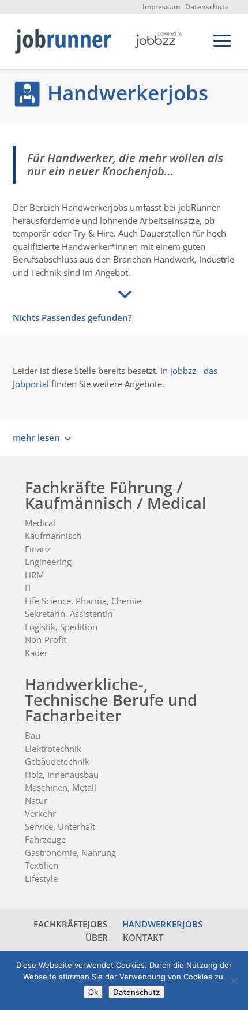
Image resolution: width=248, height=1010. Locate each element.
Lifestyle (41, 878)
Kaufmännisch (53, 535)
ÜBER (96, 937)
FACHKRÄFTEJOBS (70, 924)
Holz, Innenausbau (62, 774)
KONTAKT (143, 937)
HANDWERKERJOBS (162, 924)
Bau (32, 735)
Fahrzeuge (45, 839)
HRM (34, 575)
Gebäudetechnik (57, 761)
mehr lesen (36, 437)
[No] (233, 980)
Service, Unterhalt (60, 826)
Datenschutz (206, 7)
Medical (40, 523)
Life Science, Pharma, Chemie (83, 601)
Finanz (38, 549)
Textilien (41, 865)
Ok (93, 992)
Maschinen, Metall (60, 787)
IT (28, 587)
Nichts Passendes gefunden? (72, 317)
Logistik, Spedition (61, 627)
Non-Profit (45, 639)
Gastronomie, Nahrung (70, 852)
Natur (36, 800)
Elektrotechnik (53, 748)
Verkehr (40, 813)
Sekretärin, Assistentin (68, 613)
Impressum (161, 7)
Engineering (48, 561)
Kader (36, 653)
